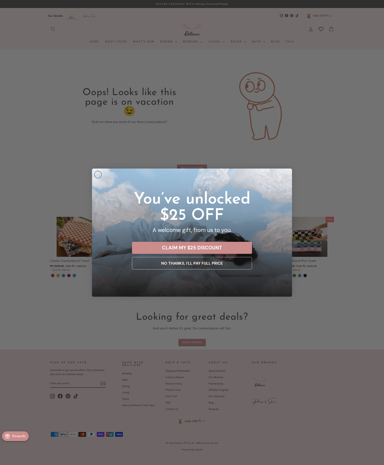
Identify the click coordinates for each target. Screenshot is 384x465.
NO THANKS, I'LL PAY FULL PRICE (192, 263)
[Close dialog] (98, 174)
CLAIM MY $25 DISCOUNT (192, 248)
